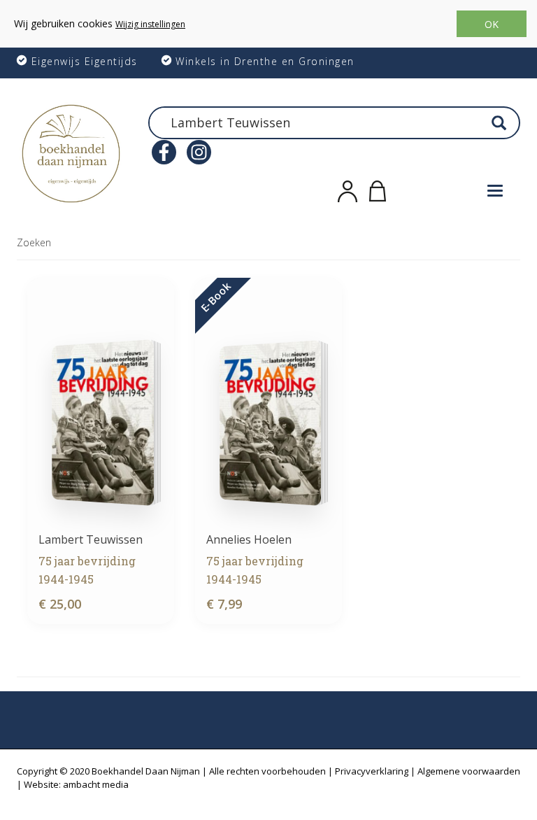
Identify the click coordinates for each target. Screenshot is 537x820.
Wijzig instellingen (150, 24)
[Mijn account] (347, 189)
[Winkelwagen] (377, 189)
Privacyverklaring (371, 771)
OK (492, 24)
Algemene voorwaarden (468, 771)
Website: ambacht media (76, 784)
